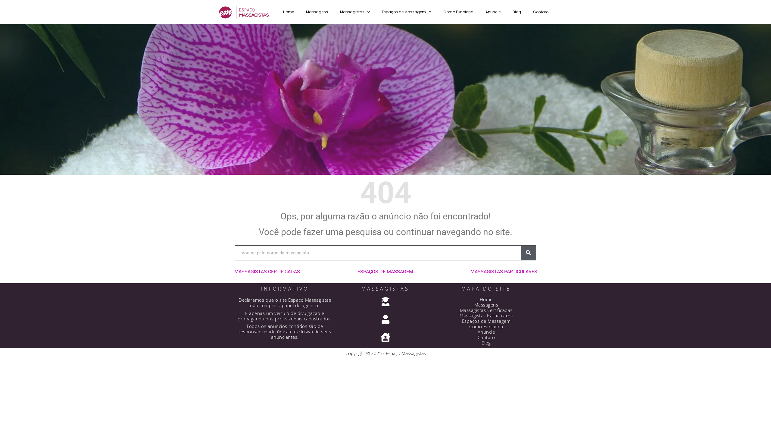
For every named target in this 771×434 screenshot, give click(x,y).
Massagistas (352, 11)
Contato (540, 11)
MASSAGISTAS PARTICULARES (503, 272)
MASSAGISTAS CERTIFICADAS (267, 272)
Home (288, 11)
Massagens (317, 11)
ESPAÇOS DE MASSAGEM (385, 272)
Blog (517, 11)
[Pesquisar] (528, 253)
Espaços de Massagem (404, 11)
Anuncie (493, 11)
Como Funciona (458, 11)
